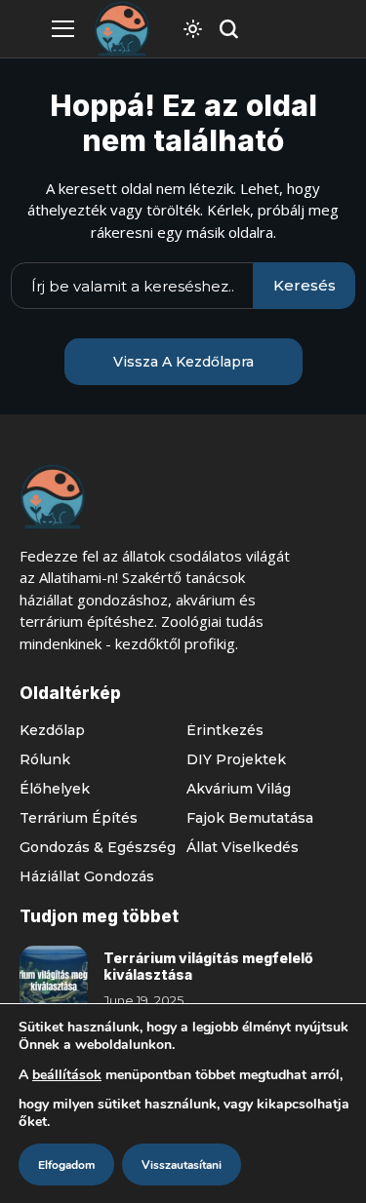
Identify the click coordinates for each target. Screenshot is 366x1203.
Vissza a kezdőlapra (183, 361)
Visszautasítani (182, 1165)
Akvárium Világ (238, 788)
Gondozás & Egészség (98, 847)
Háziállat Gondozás (87, 876)
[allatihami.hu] (122, 29)
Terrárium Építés (79, 818)
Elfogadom (66, 1165)
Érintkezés (225, 730)
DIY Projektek (236, 759)
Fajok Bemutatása (249, 818)
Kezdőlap (52, 730)
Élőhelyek (55, 788)
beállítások (67, 1075)
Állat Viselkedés (242, 847)
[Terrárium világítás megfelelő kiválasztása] (54, 980)
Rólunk (45, 759)
